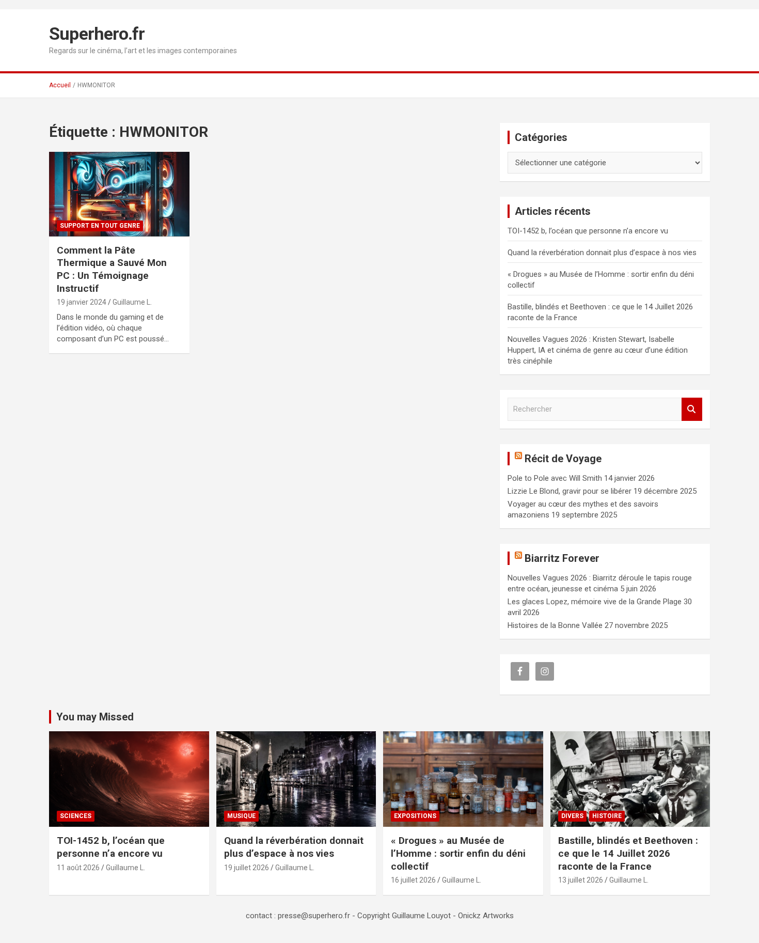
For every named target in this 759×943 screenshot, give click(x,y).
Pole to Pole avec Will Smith (555, 478)
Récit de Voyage (563, 458)
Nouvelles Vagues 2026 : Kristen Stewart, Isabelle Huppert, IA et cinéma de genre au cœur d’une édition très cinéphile (598, 350)
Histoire (607, 816)
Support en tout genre (100, 225)
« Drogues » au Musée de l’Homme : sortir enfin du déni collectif (458, 853)
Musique (241, 816)
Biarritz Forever (562, 558)
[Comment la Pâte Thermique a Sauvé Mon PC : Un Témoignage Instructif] (119, 194)
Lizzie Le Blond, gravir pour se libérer (569, 491)
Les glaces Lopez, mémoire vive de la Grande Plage (595, 601)
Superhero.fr (97, 33)
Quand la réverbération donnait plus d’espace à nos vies (602, 252)
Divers (572, 816)
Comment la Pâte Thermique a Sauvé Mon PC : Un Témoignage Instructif (112, 269)
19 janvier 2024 (81, 302)
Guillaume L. (132, 302)
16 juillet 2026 (413, 880)
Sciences (75, 816)
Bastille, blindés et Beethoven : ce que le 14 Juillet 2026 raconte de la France (628, 853)
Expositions (415, 816)
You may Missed (95, 717)
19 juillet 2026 (246, 867)
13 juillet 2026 (580, 880)
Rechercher (692, 409)
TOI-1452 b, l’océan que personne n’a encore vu (588, 230)
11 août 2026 (78, 867)
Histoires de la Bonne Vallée (555, 625)
